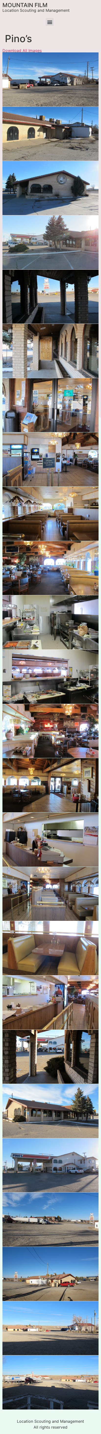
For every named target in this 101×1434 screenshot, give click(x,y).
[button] (50, 22)
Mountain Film (25, 5)
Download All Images (22, 50)
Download (7, 57)
